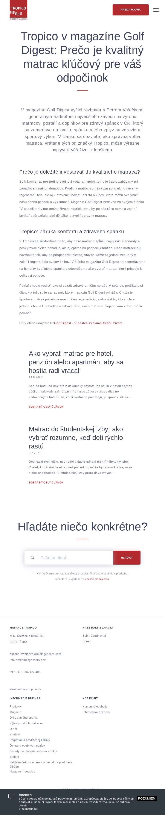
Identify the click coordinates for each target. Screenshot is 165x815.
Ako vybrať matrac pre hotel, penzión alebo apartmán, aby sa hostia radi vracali (76, 362)
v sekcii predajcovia (97, 579)
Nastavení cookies (22, 771)
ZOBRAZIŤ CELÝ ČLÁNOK (46, 406)
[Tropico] (19, 10)
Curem (86, 641)
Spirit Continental (94, 635)
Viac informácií (28, 808)
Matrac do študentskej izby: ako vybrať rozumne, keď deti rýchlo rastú (76, 437)
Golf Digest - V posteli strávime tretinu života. (89, 323)
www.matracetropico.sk (25, 689)
